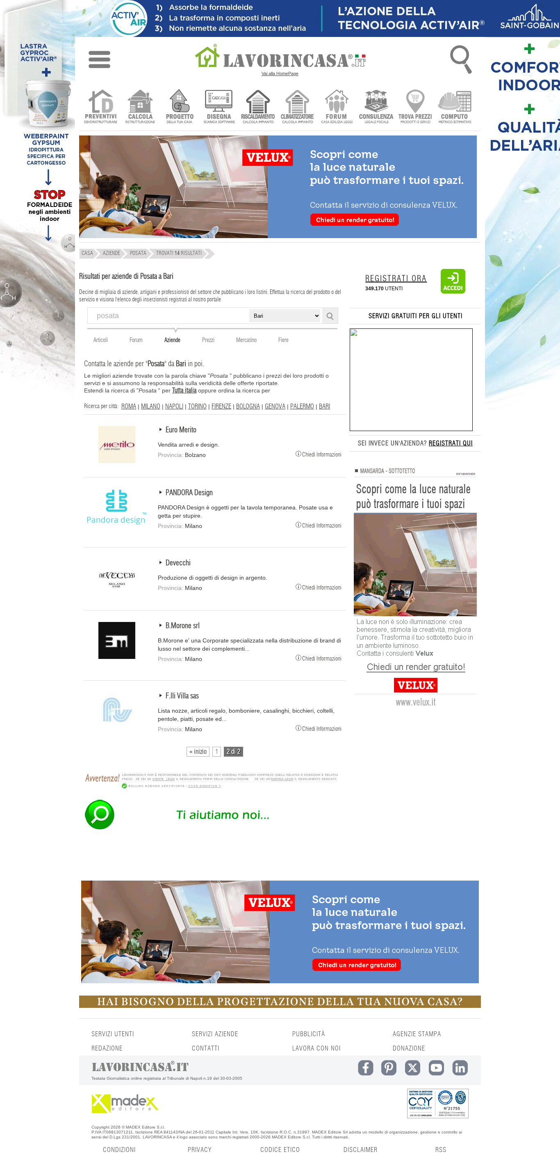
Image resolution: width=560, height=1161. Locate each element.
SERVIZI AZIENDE (215, 1034)
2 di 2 (233, 751)
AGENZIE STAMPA (417, 1034)
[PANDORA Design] (117, 524)
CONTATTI (205, 1048)
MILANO (150, 406)
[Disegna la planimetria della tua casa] (219, 107)
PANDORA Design (189, 493)
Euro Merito (181, 430)
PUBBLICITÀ (308, 1034)
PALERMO (302, 406)
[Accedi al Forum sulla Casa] (337, 107)
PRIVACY (200, 1150)
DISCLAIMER (361, 1150)
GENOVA (275, 406)
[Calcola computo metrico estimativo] (455, 107)
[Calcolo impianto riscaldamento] (258, 107)
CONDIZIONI (119, 1150)
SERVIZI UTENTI (112, 1034)
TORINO (197, 406)
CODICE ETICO (280, 1150)
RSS (440, 1150)
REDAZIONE (107, 1048)
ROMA (128, 406)
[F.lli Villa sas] (117, 727)
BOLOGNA (248, 406)
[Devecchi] (117, 594)
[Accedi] (453, 292)
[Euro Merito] (117, 461)
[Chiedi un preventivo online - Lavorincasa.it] (211, 829)
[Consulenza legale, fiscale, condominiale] (376, 107)
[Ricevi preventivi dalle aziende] (100, 107)
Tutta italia (184, 390)
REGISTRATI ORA (396, 279)
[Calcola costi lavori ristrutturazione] (140, 107)
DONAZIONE (409, 1048)
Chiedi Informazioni (321, 454)
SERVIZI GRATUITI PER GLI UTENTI (415, 316)
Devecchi (178, 563)
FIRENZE (221, 406)
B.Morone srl (183, 626)
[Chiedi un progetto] (179, 107)
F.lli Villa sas (182, 696)
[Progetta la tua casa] (280, 1006)
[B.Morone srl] (117, 657)
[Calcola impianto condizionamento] (297, 107)
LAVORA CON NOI (316, 1048)
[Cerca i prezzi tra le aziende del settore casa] (415, 107)
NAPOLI (174, 406)
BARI (324, 406)
